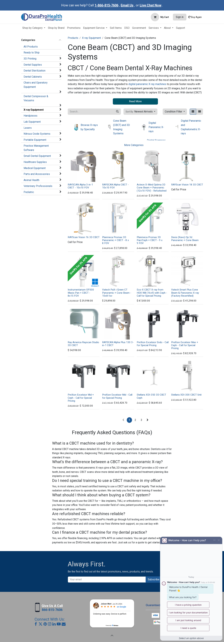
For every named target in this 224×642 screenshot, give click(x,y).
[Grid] (193, 112)
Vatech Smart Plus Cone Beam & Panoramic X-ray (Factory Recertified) (185, 292)
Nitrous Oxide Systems (37, 133)
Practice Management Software (36, 148)
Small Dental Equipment (37, 155)
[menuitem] (34, 27)
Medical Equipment (35, 168)
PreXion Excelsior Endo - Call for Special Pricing (153, 344)
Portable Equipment (35, 139)
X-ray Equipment (34, 109)
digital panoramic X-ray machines (147, 84)
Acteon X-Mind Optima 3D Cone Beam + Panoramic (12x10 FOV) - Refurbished (151, 187)
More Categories (133, 145)
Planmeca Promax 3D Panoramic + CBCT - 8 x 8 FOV (115, 240)
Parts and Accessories (37, 174)
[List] (199, 112)
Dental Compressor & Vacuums (36, 98)
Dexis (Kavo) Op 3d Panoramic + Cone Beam (185, 239)
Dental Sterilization (34, 70)
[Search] (117, 112)
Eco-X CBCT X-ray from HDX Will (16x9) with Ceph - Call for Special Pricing (152, 292)
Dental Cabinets (33, 76)
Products (73, 37)
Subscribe (153, 579)
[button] (140, 112)
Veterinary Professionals (38, 186)
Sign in (179, 17)
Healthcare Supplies (35, 162)
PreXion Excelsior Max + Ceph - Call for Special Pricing (184, 345)
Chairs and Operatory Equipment (36, 84)
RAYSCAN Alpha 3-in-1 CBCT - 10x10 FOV (80, 186)
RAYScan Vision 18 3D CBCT (187, 184)
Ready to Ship (32, 52)
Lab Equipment (32, 121)
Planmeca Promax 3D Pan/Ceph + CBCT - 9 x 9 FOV (150, 240)
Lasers (28, 127)
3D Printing (30, 58)
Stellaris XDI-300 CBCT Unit (186, 394)
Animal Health (31, 180)
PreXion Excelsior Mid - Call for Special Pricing (117, 396)
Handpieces (30, 115)
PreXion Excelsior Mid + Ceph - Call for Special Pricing (81, 397)
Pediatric (29, 192)
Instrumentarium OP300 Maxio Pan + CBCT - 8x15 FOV (81, 292)
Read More (135, 101)
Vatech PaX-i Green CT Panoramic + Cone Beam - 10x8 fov (116, 292)
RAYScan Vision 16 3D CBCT (84, 237)
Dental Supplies (33, 64)
